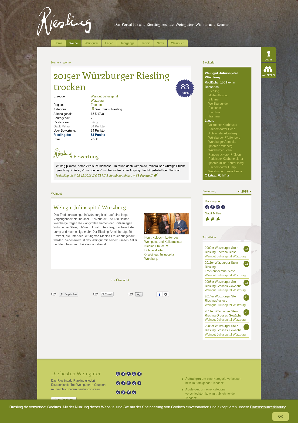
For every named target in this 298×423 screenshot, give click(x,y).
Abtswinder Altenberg (222, 133)
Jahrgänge (127, 43)
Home (58, 43)
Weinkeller (268, 75)
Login (268, 59)
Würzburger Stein (220, 150)
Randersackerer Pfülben (224, 154)
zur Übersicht (120, 280)
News (160, 43)
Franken (96, 105)
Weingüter (91, 43)
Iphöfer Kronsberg (220, 146)
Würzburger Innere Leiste (225, 171)
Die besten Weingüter (76, 373)
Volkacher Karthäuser (222, 125)
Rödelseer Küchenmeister (225, 158)
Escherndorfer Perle (221, 129)
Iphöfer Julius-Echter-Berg (226, 163)
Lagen (109, 43)
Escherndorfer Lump (222, 167)
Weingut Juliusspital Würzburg (90, 207)
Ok (280, 416)
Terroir (145, 43)
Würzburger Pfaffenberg (224, 137)
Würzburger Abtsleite (222, 141)
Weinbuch (177, 43)
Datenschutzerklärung (268, 407)
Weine (73, 43)
